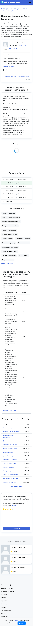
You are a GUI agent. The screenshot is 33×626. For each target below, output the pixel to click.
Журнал (3, 613)
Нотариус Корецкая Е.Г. (18, 567)
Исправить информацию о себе (11, 585)
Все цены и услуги (16, 486)
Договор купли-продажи (9, 234)
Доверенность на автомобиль (11, 221)
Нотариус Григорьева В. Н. (19, 557)
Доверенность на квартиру (11, 431)
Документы (4, 616)
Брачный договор (7, 238)
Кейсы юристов (5, 604)
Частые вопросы (6, 610)
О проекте (4, 594)
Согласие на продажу (8, 243)
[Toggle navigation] (30, 2)
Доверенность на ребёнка (10, 226)
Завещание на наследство (10, 247)
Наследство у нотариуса (10, 471)
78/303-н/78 (22, 46)
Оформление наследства (9, 251)
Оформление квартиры (9, 255)
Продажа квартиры (8, 260)
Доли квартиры (23, 255)
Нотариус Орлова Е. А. (18, 547)
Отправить (16, 528)
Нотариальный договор (9, 230)
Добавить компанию (7, 588)
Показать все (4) (7, 263)
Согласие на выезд (23, 243)
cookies (15, 620)
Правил (13, 505)
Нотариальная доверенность (11, 217)
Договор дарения (8, 452)
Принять (21, 623)
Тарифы (3, 607)
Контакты (4, 597)
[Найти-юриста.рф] (10, 2)
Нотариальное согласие (23, 238)
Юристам (4, 600)
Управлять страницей (10, 76)
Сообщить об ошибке (23, 76)
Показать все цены (9, 410)
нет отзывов (13, 48)
